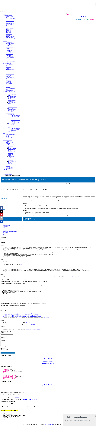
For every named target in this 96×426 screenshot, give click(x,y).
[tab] (6, 225)
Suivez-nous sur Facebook (48, 363)
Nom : (2, 332)
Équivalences (11, 77)
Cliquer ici (28, 322)
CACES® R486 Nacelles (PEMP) (9, 52)
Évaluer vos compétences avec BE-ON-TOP (12, 109)
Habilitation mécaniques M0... (9, 82)
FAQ (4, 133)
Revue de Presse (9, 167)
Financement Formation (11, 145)
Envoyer (2, 348)
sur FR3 (17, 397)
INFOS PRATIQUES (7, 140)
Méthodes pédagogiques (11, 164)
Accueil (4, 14)
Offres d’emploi (11, 131)
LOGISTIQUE (11, 123)
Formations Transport (7, 15)
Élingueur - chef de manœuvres (10, 79)
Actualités (8, 166)
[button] (77, 417)
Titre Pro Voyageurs (10, 28)
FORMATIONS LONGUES (9, 91)
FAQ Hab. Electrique (10, 134)
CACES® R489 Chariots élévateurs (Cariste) (10, 57)
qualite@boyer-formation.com (75, 276)
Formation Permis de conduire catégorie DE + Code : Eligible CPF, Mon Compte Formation (22, 316)
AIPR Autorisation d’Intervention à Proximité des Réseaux (9, 66)
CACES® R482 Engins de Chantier (10, 43)
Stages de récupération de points (10, 87)
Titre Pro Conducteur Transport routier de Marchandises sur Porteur (15, 117)
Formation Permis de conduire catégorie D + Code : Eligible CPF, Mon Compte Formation (21, 314)
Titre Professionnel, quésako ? (12, 95)
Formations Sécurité (7, 63)
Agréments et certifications (11, 157)
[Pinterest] (1, 214)
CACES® (5, 41)
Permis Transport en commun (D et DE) (10, 24)
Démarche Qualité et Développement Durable (12, 149)
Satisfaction (10, 154)
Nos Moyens (8, 155)
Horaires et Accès (9, 141)
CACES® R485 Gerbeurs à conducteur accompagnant (9, 48)
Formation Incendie (10, 74)
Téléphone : (3, 337)
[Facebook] (1, 208)
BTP (9, 127)
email (21, 264)
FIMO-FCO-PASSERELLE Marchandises (9, 30)
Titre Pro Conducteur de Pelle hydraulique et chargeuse (15, 129)
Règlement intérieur (10, 168)
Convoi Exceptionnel (10, 39)
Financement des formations (9, 143)
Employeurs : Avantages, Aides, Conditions (12, 100)
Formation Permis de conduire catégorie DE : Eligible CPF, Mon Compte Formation (20, 315)
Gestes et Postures (9, 85)
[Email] (1, 218)
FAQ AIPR (8, 136)
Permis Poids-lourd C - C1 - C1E (10, 19)
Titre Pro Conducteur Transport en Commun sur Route (15, 121)
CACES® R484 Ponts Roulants (9, 45)
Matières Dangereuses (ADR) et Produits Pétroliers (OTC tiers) (10, 37)
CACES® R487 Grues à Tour (9, 54)
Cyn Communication (48, 424)
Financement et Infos (10, 93)
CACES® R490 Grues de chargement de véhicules (10, 61)
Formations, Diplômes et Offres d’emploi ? (10, 112)
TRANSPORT (11, 114)
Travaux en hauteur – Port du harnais (10, 72)
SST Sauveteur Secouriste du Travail (10, 84)
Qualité (7, 147)
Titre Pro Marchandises (8, 26)
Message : (3, 340)
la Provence (24, 399)
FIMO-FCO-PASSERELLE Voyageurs (9, 34)
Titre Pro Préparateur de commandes (15, 125)
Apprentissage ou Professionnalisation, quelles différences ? (12, 106)
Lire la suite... (3, 419)
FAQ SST (8, 135)
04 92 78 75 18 (85, 16)
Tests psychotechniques (9, 90)
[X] (1, 211)
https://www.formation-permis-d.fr (33, 329)
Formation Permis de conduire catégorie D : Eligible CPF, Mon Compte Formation (20, 313)
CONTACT (5, 169)
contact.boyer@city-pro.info (48, 385)
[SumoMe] (1, 221)
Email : (2, 335)
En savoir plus (46, 317)
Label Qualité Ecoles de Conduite (12, 152)
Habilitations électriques (8, 76)
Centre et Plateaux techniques (12, 159)
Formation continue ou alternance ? (12, 97)
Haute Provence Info (32, 399)
